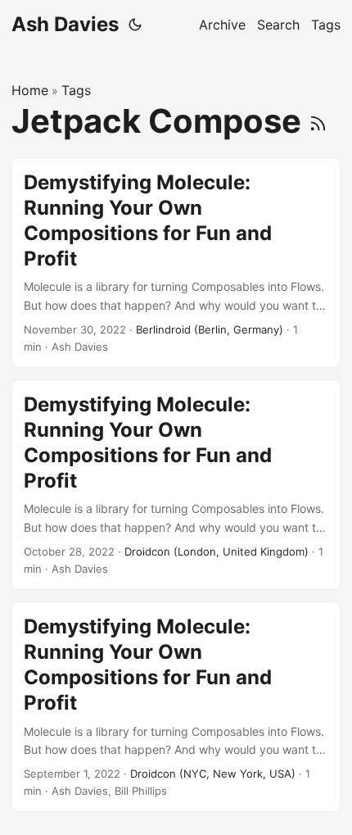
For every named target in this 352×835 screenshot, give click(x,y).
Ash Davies (65, 24)
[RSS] (318, 121)
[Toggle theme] (135, 24)
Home (29, 90)
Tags (76, 90)
